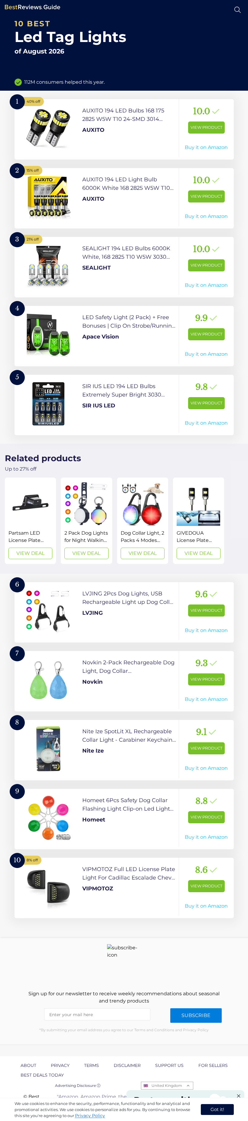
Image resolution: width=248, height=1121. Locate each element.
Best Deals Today (42, 1075)
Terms (91, 1065)
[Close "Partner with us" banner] (239, 1096)
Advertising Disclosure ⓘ (77, 1085)
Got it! (217, 1109)
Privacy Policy (90, 1115)
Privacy (60, 1065)
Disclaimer (127, 1065)
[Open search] (237, 10)
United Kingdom (167, 1085)
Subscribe (195, 1015)
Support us (169, 1065)
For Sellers (213, 1065)
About (28, 1065)
